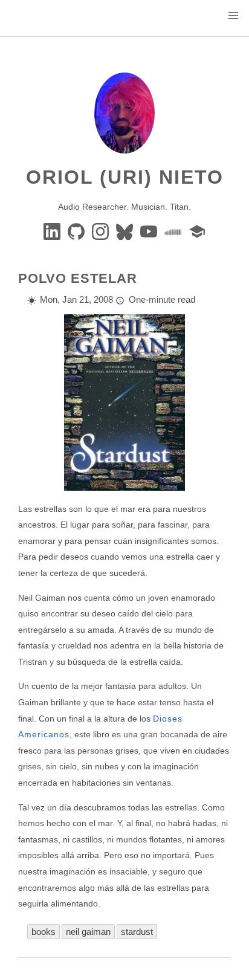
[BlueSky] (125, 231)
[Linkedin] (53, 231)
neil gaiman (88, 931)
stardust (137, 931)
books (43, 931)
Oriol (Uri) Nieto (125, 177)
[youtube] (150, 231)
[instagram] (101, 231)
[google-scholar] (197, 231)
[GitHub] (77, 231)
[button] (233, 15)
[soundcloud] (174, 231)
